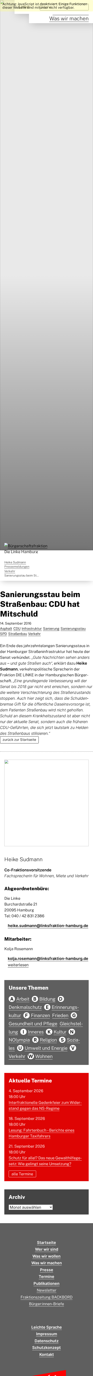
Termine (46, 1276)
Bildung (47, 999)
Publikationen (46, 1283)
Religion (48, 1040)
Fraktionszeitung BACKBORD (46, 1297)
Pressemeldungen (16, 566)
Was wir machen (69, 18)
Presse (46, 1270)
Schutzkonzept (46, 1347)
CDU (17, 629)
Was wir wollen (46, 1256)
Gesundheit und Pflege (33, 1023)
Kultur (60, 1032)
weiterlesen (18, 965)
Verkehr (9, 571)
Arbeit (22, 999)
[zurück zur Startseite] (26, 549)
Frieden (60, 1015)
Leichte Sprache (46, 1327)
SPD (3, 634)
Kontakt (46, 1354)
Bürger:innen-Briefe (46, 1304)
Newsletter (46, 1290)
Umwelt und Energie (46, 1048)
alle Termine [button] (22, 1174)
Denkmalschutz (25, 1007)
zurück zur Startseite (19, 740)
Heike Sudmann (15, 562)
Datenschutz (47, 1341)
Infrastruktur (32, 629)
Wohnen (44, 1056)
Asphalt (6, 629)
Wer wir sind (46, 1249)
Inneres (36, 1032)
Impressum (46, 1334)
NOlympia (19, 1040)
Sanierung (51, 629)
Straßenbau (17, 634)
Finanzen (40, 1015)
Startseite (46, 1242)
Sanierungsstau (73, 629)
